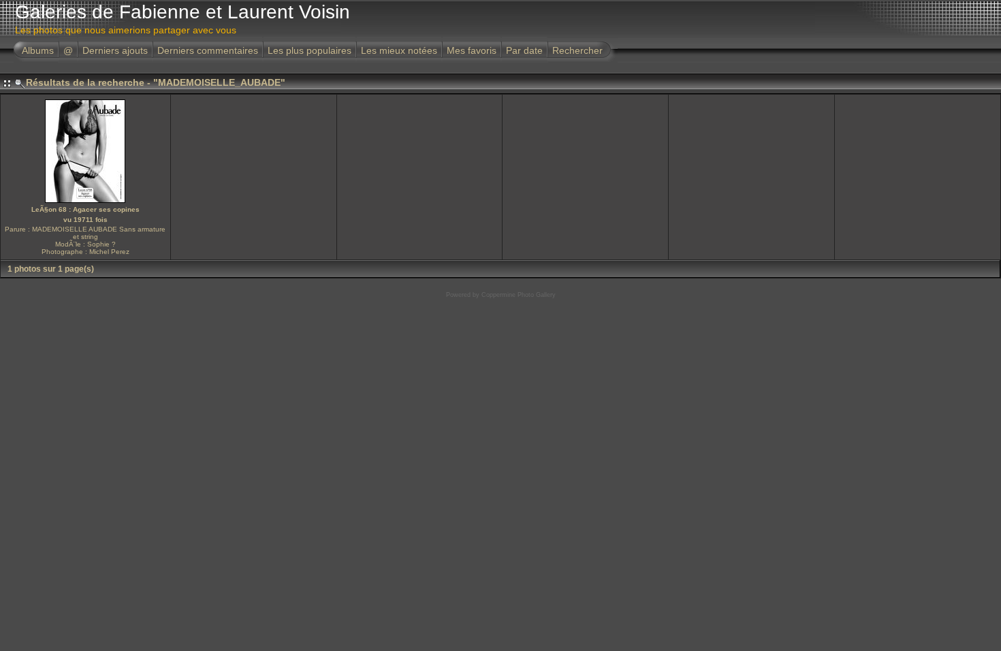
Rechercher (577, 50)
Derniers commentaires (207, 50)
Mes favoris (471, 50)
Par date (524, 50)
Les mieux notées (399, 50)
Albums (38, 50)
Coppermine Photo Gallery (518, 294)
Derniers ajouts (115, 50)
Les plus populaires (309, 50)
